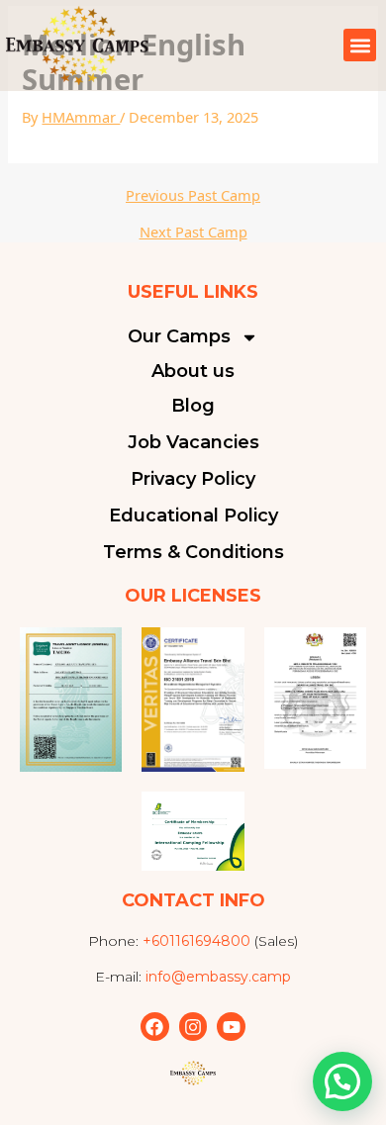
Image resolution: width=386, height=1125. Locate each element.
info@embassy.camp (218, 976)
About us (193, 371)
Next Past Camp (193, 232)
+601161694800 (196, 941)
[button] (359, 45)
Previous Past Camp (193, 195)
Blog (193, 406)
